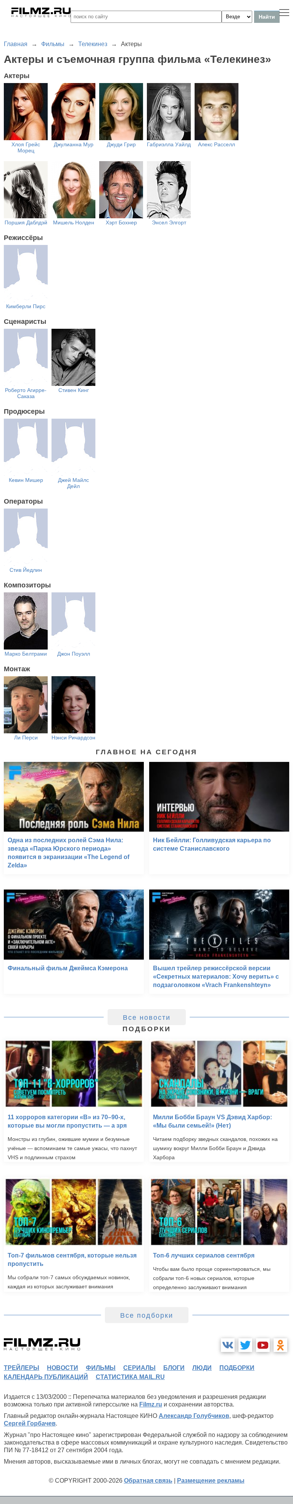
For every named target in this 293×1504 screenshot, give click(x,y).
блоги (174, 1368)
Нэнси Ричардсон (73, 737)
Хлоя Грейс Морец (25, 147)
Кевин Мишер (26, 480)
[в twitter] (245, 1345)
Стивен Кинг (73, 390)
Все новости (147, 1017)
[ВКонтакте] (228, 1345)
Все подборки (146, 1315)
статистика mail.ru (130, 1377)
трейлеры (21, 1368)
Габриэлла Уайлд (169, 144)
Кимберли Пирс (25, 306)
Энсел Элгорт (169, 222)
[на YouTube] (263, 1345)
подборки (236, 1368)
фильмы (101, 1368)
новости (62, 1368)
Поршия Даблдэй (26, 222)
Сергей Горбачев (30, 1423)
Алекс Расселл (216, 144)
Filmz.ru (150, 1404)
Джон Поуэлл (73, 654)
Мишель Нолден (73, 222)
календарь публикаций (46, 1377)
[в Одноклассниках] (280, 1345)
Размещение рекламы (211, 1480)
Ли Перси (26, 737)
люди (202, 1368)
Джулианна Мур (73, 144)
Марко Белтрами (26, 654)
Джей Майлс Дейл (73, 483)
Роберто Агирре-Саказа (26, 393)
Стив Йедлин (26, 570)
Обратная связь (148, 1480)
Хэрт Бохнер (121, 222)
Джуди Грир (121, 144)
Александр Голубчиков (194, 1416)
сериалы (139, 1368)
